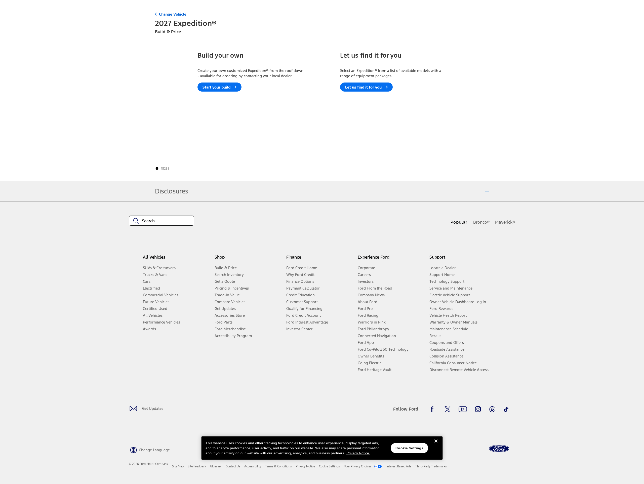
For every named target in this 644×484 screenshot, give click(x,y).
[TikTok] (506, 409)
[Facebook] (433, 409)
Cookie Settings (409, 448)
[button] (149, 449)
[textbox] (161, 221)
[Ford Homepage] (499, 448)
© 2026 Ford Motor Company (148, 464)
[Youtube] (463, 409)
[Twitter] (448, 409)
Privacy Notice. (358, 453)
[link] (178, 466)
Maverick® (505, 222)
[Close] (435, 445)
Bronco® (481, 222)
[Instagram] (478, 409)
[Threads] (492, 409)
